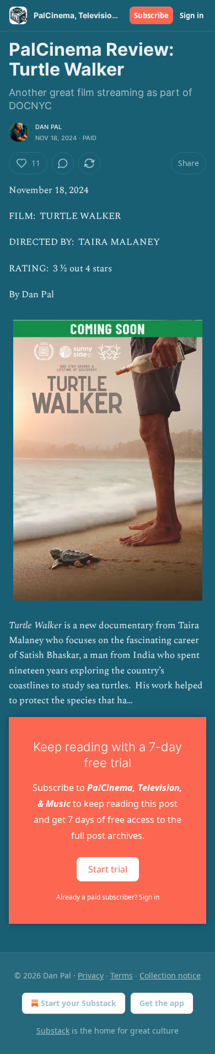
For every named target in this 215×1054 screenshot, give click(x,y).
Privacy (91, 975)
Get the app (161, 1003)
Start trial (107, 869)
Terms (121, 975)
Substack (52, 1030)
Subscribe (151, 15)
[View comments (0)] (63, 163)
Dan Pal (48, 127)
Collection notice (170, 975)
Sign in (192, 15)
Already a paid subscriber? (107, 897)
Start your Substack (78, 1003)
